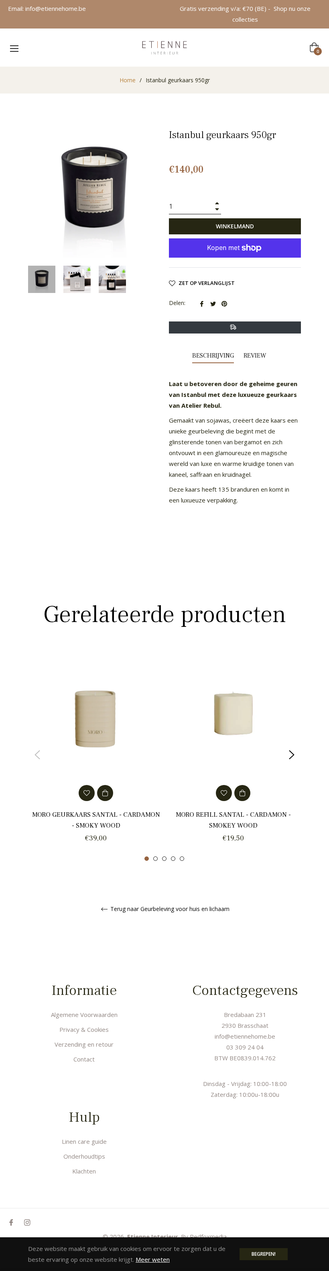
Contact (84, 1059)
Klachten (84, 1171)
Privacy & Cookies (84, 1029)
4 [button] (173, 858)
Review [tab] (256, 356)
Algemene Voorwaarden (84, 1015)
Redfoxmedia (208, 1236)
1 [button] (146, 858)
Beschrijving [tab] (213, 356)
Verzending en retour (84, 1044)
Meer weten (153, 1259)
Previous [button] (37, 755)
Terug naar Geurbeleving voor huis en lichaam (169, 909)
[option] (95, 755)
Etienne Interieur (152, 1236)
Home (128, 80)
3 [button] (164, 858)
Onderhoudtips (84, 1156)
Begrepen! (264, 1254)
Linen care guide (84, 1141)
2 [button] (155, 858)
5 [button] (182, 858)
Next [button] (292, 755)
